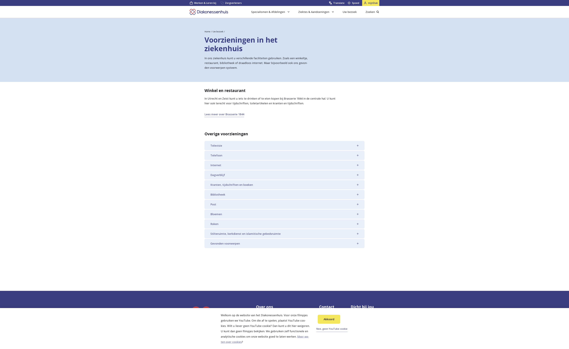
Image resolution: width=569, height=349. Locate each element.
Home (207, 31)
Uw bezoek (350, 12)
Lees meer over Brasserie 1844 (224, 114)
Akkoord (329, 319)
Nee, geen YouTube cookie (331, 328)
